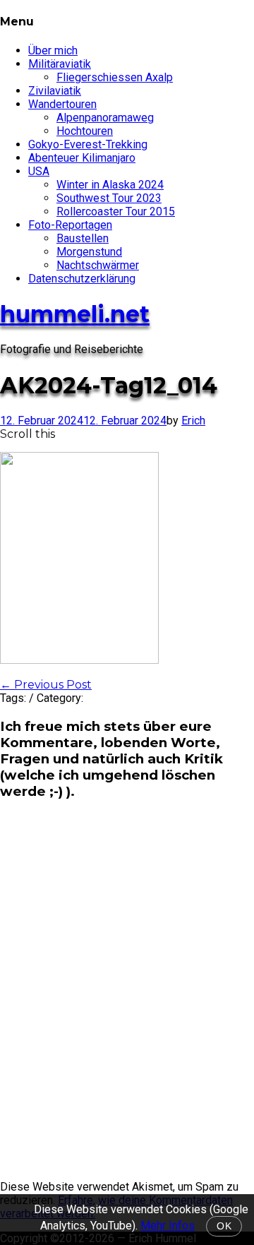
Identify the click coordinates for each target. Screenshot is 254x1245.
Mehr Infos (167, 1225)
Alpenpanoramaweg (105, 117)
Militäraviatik (59, 64)
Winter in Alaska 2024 (110, 184)
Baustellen (82, 238)
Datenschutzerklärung (81, 278)
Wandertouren (62, 104)
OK (224, 1226)
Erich (193, 420)
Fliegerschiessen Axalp (114, 77)
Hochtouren (84, 131)
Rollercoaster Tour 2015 (115, 211)
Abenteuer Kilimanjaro (81, 158)
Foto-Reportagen (70, 225)
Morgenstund (89, 251)
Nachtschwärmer (97, 265)
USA (38, 171)
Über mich (53, 50)
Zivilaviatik (54, 90)
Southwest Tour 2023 (109, 198)
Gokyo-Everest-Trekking (87, 144)
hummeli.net (75, 314)
